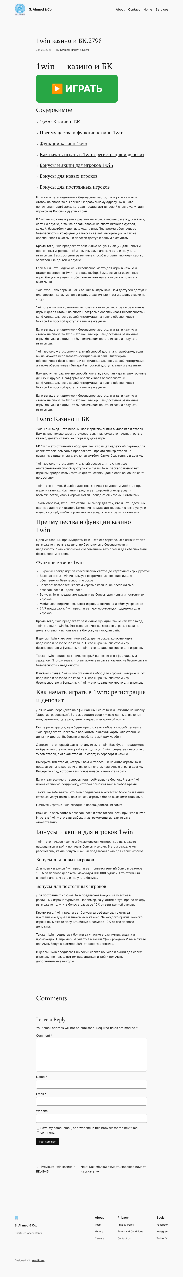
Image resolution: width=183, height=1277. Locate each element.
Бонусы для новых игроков (69, 176)
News (85, 49)
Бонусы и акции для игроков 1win (76, 165)
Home (148, 9)
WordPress (38, 1260)
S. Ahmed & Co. (41, 9)
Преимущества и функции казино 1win (82, 132)
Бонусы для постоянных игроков (75, 187)
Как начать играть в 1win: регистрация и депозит (92, 154)
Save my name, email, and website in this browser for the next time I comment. (89, 1130)
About (120, 9)
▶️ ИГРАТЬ (77, 88)
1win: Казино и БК (60, 122)
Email (41, 1094)
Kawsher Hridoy (69, 49)
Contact (134, 9)
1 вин (47, 429)
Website (42, 1111)
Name (41, 1077)
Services (162, 9)
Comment (44, 1035)
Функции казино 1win (63, 143)
